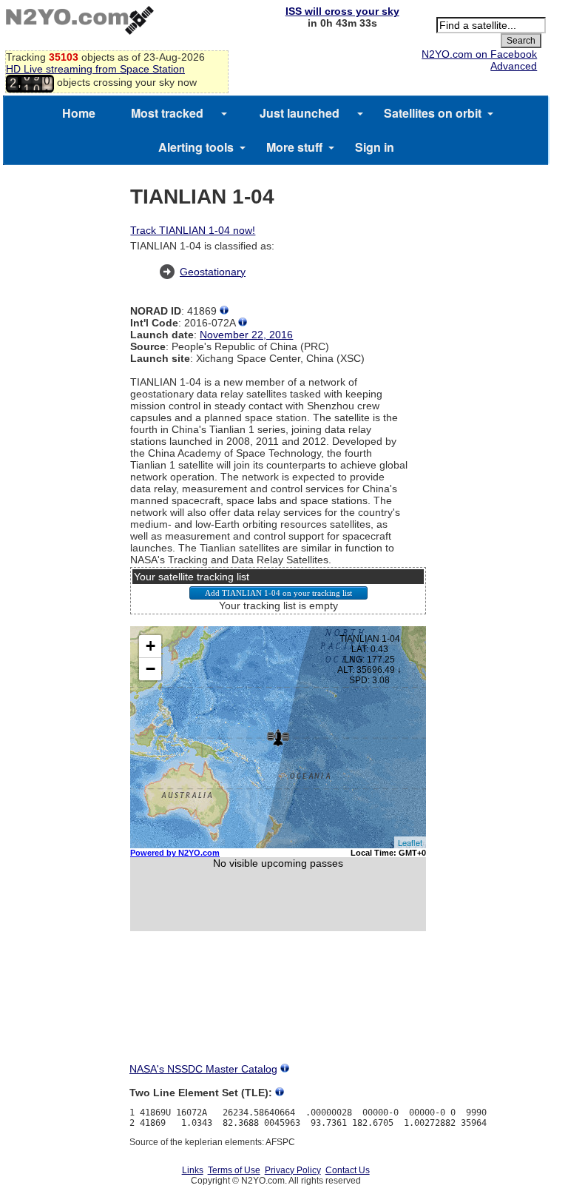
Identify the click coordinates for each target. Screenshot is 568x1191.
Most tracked (167, 112)
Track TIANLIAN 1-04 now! (192, 230)
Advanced (513, 66)
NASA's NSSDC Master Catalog (203, 1069)
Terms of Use (234, 1170)
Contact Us (347, 1170)
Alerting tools (196, 146)
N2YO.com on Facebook (479, 54)
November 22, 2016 (246, 334)
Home (78, 112)
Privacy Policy (293, 1170)
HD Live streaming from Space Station (95, 69)
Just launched (299, 112)
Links (192, 1170)
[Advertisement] (278, 1010)
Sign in (374, 146)
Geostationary (213, 272)
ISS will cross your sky (342, 11)
